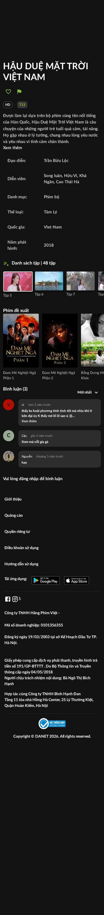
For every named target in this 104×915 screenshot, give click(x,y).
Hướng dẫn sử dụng (21, 564)
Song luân (53, 176)
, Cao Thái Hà (66, 182)
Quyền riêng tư (17, 532)
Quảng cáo (13, 516)
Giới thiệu (13, 499)
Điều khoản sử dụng (21, 548)
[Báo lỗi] (19, 91)
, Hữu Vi (69, 176)
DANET (42, 736)
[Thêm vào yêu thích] (8, 91)
